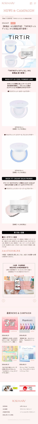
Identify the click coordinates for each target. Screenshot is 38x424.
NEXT (34, 300)
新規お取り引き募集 (8, 415)
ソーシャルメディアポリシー (27, 412)
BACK (3, 300)
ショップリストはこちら (11, 250)
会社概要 (5, 409)
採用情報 (5, 406)
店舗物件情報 (6, 412)
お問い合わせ (23, 406)
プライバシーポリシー (26, 409)
